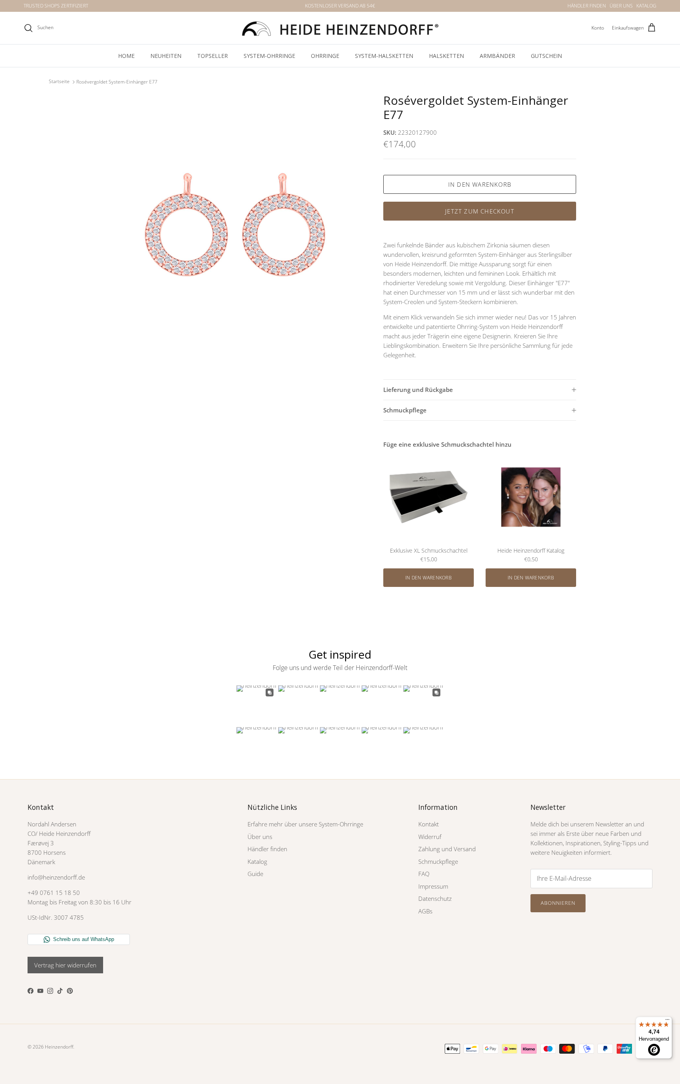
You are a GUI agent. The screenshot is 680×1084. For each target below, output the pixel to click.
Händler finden (267, 849)
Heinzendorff (59, 1046)
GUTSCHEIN (546, 55)
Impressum (433, 886)
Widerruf (430, 837)
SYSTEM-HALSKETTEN (384, 55)
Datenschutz (435, 898)
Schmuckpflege (405, 410)
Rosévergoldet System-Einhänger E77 (116, 81)
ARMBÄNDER (497, 55)
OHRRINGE (325, 55)
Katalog (257, 861)
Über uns (260, 837)
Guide (255, 874)
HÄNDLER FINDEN (586, 5)
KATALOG (646, 5)
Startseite (59, 81)
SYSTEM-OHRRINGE (269, 55)
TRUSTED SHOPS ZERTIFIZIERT (56, 5)
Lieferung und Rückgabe (418, 390)
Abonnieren (558, 902)
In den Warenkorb (479, 184)
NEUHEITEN (165, 55)
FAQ (423, 874)
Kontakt (428, 824)
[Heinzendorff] (340, 28)
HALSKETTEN (446, 55)
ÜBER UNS (621, 5)
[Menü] (667, 1021)
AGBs (425, 911)
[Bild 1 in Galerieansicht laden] (235, 224)
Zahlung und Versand (447, 849)
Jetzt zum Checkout (479, 211)
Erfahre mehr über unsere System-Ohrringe (305, 824)
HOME (126, 55)
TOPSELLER (212, 55)
